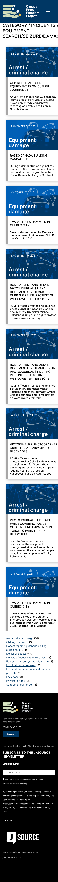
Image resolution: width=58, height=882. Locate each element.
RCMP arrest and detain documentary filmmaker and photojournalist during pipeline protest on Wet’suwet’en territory (34, 371)
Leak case (12, 676)
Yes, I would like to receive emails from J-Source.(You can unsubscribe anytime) (23, 782)
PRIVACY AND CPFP (12, 727)
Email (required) (12, 763)
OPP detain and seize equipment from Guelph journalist (29, 86)
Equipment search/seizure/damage (27, 661)
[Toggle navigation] (48, 11)
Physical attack (15, 680)
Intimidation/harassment (21, 665)
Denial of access (16, 653)
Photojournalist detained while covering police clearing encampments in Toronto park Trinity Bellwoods (32, 527)
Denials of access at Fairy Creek (26, 657)
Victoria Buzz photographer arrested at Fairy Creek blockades (33, 448)
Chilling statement (17, 642)
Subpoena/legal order (19, 684)
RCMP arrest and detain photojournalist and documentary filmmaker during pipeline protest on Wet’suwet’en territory (32, 291)
